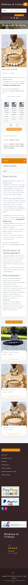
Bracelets (12, 140)
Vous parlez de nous (6, 458)
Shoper (4, 580)
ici (18, 89)
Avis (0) (5, 171)
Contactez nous (5, 465)
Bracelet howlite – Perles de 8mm (14, 111)
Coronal (17, 144)
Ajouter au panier (14, 129)
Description (5, 160)
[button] (24, 37)
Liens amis (4, 461)
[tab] (14, 160)
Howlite (17, 140)
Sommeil (17, 146)
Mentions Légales (5, 475)
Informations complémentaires (9, 166)
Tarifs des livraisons (6, 468)
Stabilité (22, 146)
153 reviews (11, 551)
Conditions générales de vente (8, 471)
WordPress (13, 582)
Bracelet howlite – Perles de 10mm (6, 112)
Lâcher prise (12, 146)
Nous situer (4, 455)
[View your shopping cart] (14, 18)
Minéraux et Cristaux (12, 4)
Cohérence (12, 144)
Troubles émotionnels (8, 148)
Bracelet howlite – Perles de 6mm (21, 111)
